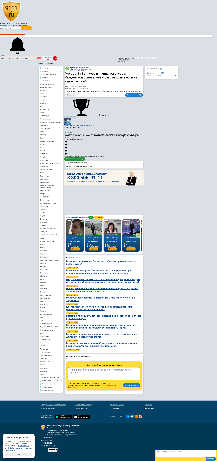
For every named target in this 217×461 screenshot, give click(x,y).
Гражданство (45, 128)
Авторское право (46, 87)
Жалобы (43, 151)
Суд (41, 343)
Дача (42, 131)
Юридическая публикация (49, 377)
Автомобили (44, 81)
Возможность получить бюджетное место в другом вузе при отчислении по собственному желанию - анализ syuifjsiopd (98, 271)
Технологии (44, 349)
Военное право (45, 119)
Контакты (148, 405)
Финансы (43, 358)
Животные (44, 154)
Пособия (43, 292)
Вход (2, 55)
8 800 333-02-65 (105, 385)
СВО (41, 317)
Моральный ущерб (47, 241)
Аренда (42, 100)
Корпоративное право (48, 203)
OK (19, 454)
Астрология (44, 103)
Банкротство (44, 109)
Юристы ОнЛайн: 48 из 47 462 (77, 217)
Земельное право (46, 170)
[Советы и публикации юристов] (11, 11)
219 (162, 73)
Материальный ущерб (48, 228)
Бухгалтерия (44, 116)
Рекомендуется (70, 117)
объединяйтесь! (21, 23)
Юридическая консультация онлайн (13, 25)
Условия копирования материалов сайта (62, 435)
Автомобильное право (48, 84)
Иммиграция (44, 176)
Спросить (75, 249)
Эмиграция (44, 371)
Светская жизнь (46, 314)
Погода (42, 285)
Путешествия (44, 305)
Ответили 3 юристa (73, 350)
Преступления (45, 298)
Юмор (42, 374)
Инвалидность (45, 179)
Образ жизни (44, 270)
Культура (43, 222)
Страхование (44, 336)
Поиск (91, 217)
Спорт (42, 333)
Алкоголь (43, 93)
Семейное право (46, 324)
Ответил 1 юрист (72, 268)
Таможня (43, 346)
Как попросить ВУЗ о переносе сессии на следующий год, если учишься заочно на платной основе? (99, 308)
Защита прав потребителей (50, 163)
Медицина (43, 232)
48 (161, 69)
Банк (41, 106)
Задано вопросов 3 (76, 69)
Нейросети (44, 257)
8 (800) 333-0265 (145, 57)
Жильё (42, 157)
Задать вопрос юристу (74, 159)
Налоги (42, 247)
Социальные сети (46, 330)
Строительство (45, 339)
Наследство (44, 251)
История (43, 194)
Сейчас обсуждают (22, 58)
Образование (45, 273)
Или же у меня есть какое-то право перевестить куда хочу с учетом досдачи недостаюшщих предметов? (102, 290)
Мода (42, 238)
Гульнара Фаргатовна (79, 67)
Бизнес (42, 112)
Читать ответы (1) (134, 95)
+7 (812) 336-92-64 (47, 443)
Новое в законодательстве (50, 260)
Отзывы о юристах (48, 408)
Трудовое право (45, 352)
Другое (42, 144)
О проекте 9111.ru (116, 408)
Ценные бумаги (45, 362)
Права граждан (45, 295)
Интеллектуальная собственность (47, 186)
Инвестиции (44, 182)
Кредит (42, 216)
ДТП (41, 147)
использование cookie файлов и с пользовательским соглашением (18, 448)
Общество (43, 276)
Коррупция (44, 206)
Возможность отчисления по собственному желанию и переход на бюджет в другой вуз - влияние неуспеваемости (101, 344)
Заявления (44, 166)
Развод (42, 308)
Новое (36, 58)
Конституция (44, 200)
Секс (41, 320)
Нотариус (43, 266)
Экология (43, 368)
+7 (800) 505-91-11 (47, 437)
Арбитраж (43, 97)
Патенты (43, 282)
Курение (43, 225)
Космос (42, 209)
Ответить (70, 95)
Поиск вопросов (81, 408)
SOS (55, 58)
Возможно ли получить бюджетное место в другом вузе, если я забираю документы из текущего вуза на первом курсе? (100, 326)
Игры (42, 173)
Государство (44, 125)
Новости (43, 263)
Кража (42, 213)
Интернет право (45, 190)
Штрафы (43, 365)
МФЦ (41, 244)
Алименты (43, 90)
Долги (42, 138)
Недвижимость (45, 254)
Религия (43, 311)
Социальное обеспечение (49, 327)
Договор (43, 135)
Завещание (44, 160)
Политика (43, 289)
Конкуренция (45, 197)
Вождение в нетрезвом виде (50, 122)
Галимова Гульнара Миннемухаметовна (79, 125)
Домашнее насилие (47, 141)
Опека (42, 279)
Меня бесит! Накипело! (48, 235)
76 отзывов (68, 131)
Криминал (43, 219)
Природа (43, 301)
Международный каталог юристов (53, 405)
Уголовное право (46, 355)
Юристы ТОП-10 (7, 58)
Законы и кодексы (117, 405)
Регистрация (99, 217)
